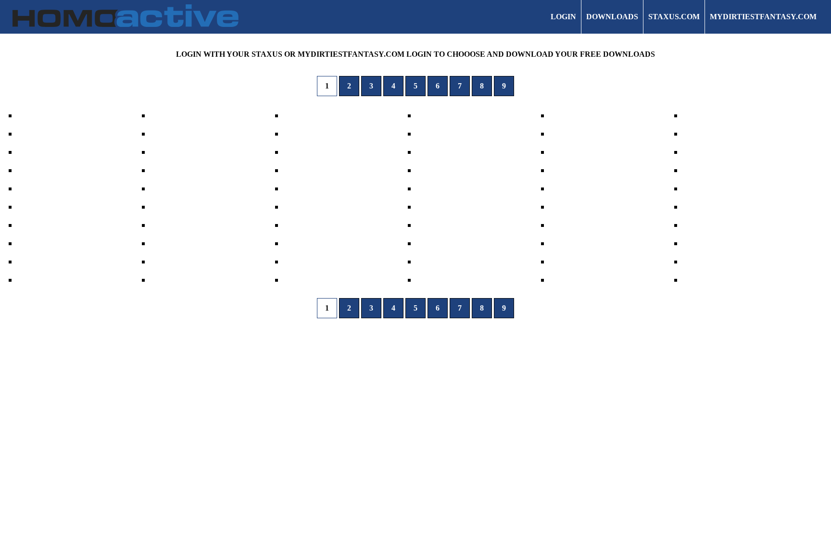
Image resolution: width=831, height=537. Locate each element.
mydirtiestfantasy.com (763, 16)
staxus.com (674, 16)
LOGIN (563, 16)
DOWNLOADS (612, 16)
